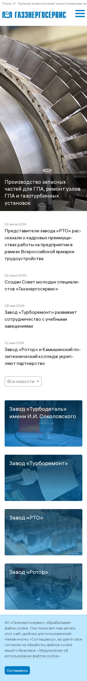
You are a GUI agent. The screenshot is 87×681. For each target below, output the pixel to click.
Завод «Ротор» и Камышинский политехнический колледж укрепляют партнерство (43, 356)
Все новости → (23, 381)
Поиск (7, 3)
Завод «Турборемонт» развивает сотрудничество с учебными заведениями (41, 319)
